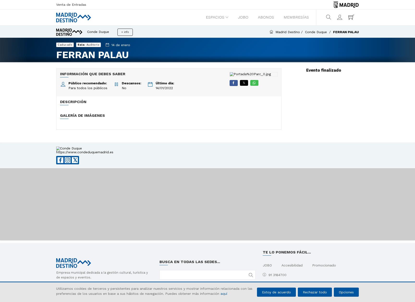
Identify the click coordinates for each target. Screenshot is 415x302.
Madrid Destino (287, 32)
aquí (223, 294)
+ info (125, 32)
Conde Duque (316, 32)
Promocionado (324, 265)
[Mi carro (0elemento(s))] (351, 17)
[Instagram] (68, 160)
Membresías (296, 17)
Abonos (266, 17)
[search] (329, 17)
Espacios (215, 17)
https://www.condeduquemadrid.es (84, 152)
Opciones (346, 292)
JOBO (243, 17)
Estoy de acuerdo (276, 292)
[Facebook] (234, 83)
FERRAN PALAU (346, 32)
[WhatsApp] (254, 83)
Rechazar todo (315, 292)
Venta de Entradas (71, 4)
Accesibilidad (292, 265)
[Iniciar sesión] (340, 17)
